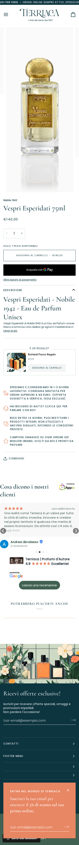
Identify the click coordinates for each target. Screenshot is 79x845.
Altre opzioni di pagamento (19, 279)
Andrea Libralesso (24, 542)
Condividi (16, 458)
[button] (3, 531)
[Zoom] (13, 184)
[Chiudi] (70, 788)
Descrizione (12, 290)
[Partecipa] (65, 826)
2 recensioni (19, 546)
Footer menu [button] (13, 756)
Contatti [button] (11, 743)
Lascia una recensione (39, 585)
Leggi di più (10, 330)
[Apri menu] (9, 14)
